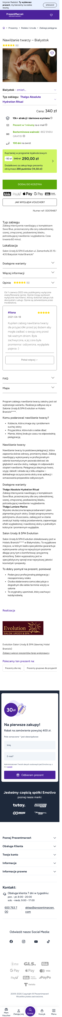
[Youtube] (36, 941)
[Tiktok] (48, 941)
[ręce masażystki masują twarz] (30, 65)
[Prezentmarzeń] (15, 15)
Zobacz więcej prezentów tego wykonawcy (26, 653)
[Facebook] (11, 941)
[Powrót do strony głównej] (4, 28)
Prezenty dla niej (13, 668)
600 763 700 (11, 909)
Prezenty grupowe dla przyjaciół (42, 668)
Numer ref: (39, 210)
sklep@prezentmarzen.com (39, 909)
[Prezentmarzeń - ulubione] (51, 15)
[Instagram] (23, 941)
